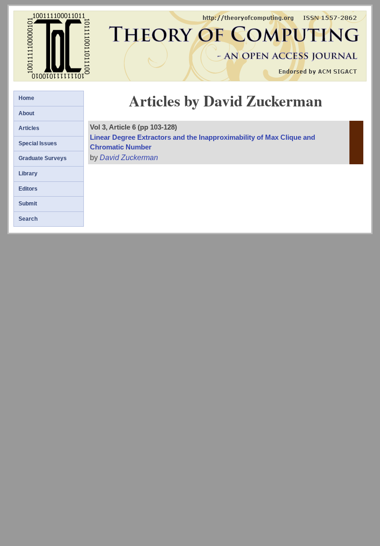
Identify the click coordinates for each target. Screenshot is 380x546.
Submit (28, 203)
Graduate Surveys (43, 158)
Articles (29, 128)
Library (28, 173)
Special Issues (38, 143)
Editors (28, 189)
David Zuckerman (129, 157)
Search (28, 219)
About (26, 113)
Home (26, 98)
